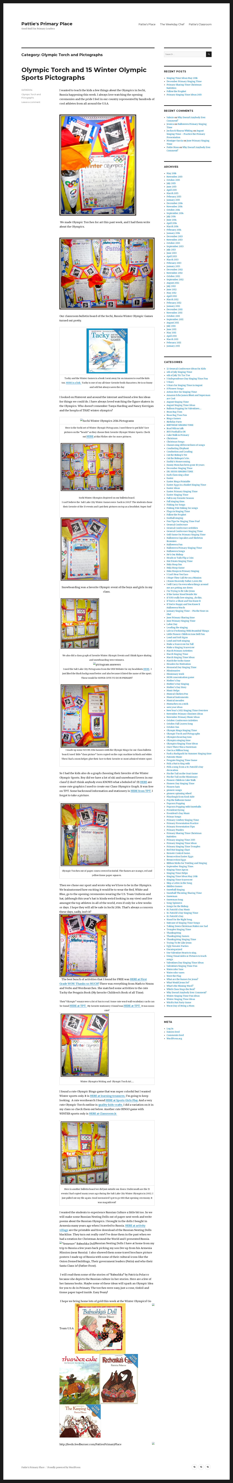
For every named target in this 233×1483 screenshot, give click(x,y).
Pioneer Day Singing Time (180, 783)
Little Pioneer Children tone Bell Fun (186, 634)
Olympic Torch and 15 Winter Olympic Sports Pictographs (83, 73)
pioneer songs (174, 790)
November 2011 (174, 312)
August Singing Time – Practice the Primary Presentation (186, 134)
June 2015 (171, 186)
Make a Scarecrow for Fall (180, 644)
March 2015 (172, 193)
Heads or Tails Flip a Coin (180, 558)
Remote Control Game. (178, 853)
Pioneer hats (173, 787)
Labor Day (172, 624)
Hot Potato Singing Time (180, 561)
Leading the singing (177, 627)
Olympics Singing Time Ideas (182, 743)
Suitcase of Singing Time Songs (183, 923)
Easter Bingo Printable (178, 481)
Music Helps (173, 690)
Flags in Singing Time (178, 511)
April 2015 (172, 190)
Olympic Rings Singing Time (182, 730)
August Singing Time (178, 402)
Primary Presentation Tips (181, 826)
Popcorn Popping (176, 803)
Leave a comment (30, 102)
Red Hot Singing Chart (178, 850)
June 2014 (172, 220)
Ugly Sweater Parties (177, 946)
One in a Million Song (178, 750)
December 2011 (174, 309)
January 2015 (173, 200)
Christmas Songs (175, 441)
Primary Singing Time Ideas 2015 (184, 94)
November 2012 (175, 273)
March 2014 (172, 226)
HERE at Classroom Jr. (103, 1113)
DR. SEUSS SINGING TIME (180, 471)
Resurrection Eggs (176, 860)
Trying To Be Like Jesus (179, 942)
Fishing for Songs (176, 504)
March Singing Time (177, 654)
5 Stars (170, 382)
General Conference (177, 524)
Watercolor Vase (175, 969)
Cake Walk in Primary (178, 435)
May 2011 (171, 332)
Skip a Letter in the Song (179, 883)
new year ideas (174, 707)
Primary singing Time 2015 (181, 840)
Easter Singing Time (177, 494)
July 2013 (171, 249)
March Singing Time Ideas (180, 657)
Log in (170, 1028)
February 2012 (174, 302)
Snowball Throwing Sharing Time (184, 893)
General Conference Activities (182, 528)
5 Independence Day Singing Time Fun (187, 378)
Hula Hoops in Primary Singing (183, 571)
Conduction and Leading (180, 451)
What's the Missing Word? (180, 986)
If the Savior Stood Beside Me (182, 594)
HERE (89, 436)
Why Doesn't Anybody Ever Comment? (187, 992)
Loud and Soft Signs (177, 637)
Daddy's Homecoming (178, 461)
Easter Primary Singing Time (182, 491)
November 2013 (175, 239)
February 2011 (174, 342)
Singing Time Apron (177, 869)
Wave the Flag (174, 976)
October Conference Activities (182, 720)
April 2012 (172, 296)
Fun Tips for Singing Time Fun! (183, 521)
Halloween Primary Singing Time (184, 548)
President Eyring (175, 810)
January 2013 (173, 266)
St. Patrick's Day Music (178, 909)
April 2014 (172, 223)
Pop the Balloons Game (179, 800)
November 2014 (175, 206)
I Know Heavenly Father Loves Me (184, 581)
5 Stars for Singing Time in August (184, 385)
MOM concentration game (180, 677)
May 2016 (171, 173)
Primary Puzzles (175, 830)
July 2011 (171, 326)
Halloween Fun (174, 544)
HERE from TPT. (141, 790)
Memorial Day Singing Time (181, 667)
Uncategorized (174, 949)
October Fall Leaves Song (180, 723)
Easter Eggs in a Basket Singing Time (186, 485)
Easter (170, 478)
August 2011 (173, 322)
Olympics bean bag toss (179, 737)
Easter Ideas (173, 488)
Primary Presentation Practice (182, 823)
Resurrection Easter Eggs (180, 856)
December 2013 (175, 236)
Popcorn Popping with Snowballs (184, 806)
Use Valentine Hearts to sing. (182, 952)
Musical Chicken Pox (177, 694)
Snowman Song (175, 899)
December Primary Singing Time (184, 81)
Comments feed (175, 1035)
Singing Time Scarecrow (179, 879)
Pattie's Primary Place (46, 23)
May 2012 (171, 293)
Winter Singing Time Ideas (181, 999)
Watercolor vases (175, 972)
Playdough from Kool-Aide (180, 796)
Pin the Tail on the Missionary (182, 777)
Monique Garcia (175, 140)
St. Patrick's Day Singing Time (182, 913)
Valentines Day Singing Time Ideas (185, 962)
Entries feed (173, 1032)
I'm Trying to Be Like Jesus (181, 591)
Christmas (172, 438)
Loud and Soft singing (178, 640)
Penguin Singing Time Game (182, 760)
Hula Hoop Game (175, 567)
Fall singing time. (176, 501)
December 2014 (175, 203)
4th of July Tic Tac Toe (178, 375)
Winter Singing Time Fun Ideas (183, 996)
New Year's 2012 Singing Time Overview (187, 710)
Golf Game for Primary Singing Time (186, 534)
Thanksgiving (174, 933)
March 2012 (172, 299)
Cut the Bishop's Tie (177, 455)
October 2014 (173, 210)
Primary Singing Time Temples (183, 846)
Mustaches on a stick (177, 704)
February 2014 (174, 229)
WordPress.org (174, 1038)
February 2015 (174, 196)
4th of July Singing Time (179, 372)
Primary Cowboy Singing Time (183, 820)
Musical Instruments (177, 697)
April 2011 (172, 336)
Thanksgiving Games (178, 936)
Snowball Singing (176, 889)
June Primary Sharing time (181, 617)
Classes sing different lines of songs (186, 445)
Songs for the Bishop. (178, 906)
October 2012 (173, 276)
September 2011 (175, 319)
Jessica (170, 124)
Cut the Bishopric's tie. (178, 458)
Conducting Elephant (178, 448)
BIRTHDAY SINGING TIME (180, 425)
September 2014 (175, 213)
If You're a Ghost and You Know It (184, 601)
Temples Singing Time (179, 929)
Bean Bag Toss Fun (177, 415)
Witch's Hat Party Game (179, 1002)
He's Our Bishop (175, 554)
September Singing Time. (180, 866)
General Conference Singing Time (185, 531)
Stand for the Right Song (179, 919)
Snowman (172, 896)
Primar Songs (174, 816)
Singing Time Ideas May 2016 (182, 78)
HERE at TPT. (78, 1005)
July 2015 (171, 183)
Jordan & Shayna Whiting (180, 130)
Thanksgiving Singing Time (181, 939)
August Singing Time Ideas (181, 405)
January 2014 (173, 233)
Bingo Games (174, 418)
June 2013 (172, 253)
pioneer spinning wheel (179, 793)
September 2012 (175, 279)
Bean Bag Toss (174, 412)
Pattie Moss (173, 147)
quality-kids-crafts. (110, 1104)
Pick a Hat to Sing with (178, 763)
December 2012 (175, 269)
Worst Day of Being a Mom (180, 1006)
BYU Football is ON (176, 431)
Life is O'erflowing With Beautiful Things (188, 631)
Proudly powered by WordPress (63, 1467)
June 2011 (171, 329)
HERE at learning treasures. (107, 1095)
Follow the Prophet (176, 91)
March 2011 (172, 339)
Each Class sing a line (178, 475)
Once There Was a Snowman (181, 747)
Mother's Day (173, 680)
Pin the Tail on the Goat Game (182, 773)
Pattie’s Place (147, 24)
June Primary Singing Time (181, 621)
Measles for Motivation (179, 664)
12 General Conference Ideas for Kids (186, 368)
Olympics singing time (179, 740)
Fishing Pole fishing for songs (182, 508)
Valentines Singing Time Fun (182, 966)
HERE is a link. (73, 382)
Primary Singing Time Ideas (182, 843)
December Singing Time (179, 468)
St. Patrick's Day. (175, 916)
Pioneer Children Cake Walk (181, 780)
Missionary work (175, 674)
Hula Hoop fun (174, 564)
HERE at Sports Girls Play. (122, 1100)
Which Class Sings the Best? (181, 989)
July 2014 (171, 216)
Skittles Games (174, 886)
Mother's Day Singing (178, 684)
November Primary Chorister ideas (185, 714)
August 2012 (173, 283)
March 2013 (172, 259)
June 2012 (172, 289)
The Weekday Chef (172, 24)
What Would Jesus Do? (178, 982)
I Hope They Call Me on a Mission (184, 577)
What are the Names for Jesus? (182, 979)
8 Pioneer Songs (175, 388)
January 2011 (173, 346)
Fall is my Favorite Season (180, 498)
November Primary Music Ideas (183, 717)
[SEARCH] (209, 54)
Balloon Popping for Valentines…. (184, 408)
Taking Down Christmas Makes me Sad (187, 926)
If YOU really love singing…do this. (184, 597)
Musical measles (175, 700)
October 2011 (173, 316)
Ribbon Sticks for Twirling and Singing (187, 863)
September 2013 (175, 246)
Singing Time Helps (177, 873)
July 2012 (171, 286)
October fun (173, 727)
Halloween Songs (176, 551)
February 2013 (174, 263)
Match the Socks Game (178, 660)
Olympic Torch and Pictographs (183, 733)
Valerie (170, 117)
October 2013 (173, 243)
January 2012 (173, 306)
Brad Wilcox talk (175, 428)
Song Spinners (174, 903)
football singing (175, 518)
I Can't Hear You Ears (177, 574)
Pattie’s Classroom (200, 24)
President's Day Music (178, 813)
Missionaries (173, 670)
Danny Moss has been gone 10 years (185, 465)
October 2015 (173, 180)
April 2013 (172, 256)
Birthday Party (174, 421)
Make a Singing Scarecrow (180, 647)
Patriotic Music (174, 757)
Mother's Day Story (176, 687)
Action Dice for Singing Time (182, 392)
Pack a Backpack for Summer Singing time (189, 753)
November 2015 (174, 176)
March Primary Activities (179, 650)
